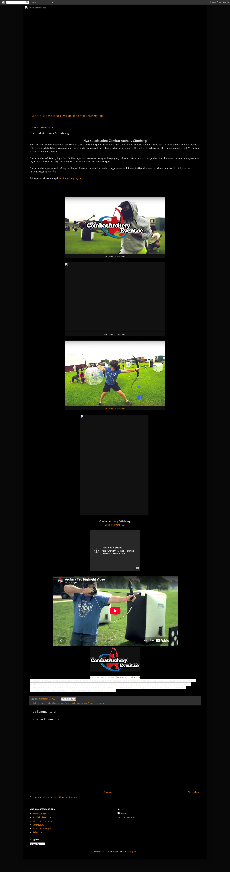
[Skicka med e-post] (62, 699)
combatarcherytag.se (70, 178)
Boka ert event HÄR (115, 524)
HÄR (53, 171)
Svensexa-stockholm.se (128, 677)
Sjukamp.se (38, 832)
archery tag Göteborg (48, 703)
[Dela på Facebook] (71, 699)
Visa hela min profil (127, 817)
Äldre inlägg (193, 792)
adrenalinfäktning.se (42, 828)
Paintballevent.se (41, 813)
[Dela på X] (68, 699)
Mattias (124, 813)
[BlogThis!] (65, 699)
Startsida (108, 792)
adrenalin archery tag (42, 821)
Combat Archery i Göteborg (92, 703)
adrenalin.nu (38, 824)
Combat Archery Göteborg (115, 408)
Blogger (132, 851)
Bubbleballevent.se (42, 817)
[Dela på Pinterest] (74, 699)
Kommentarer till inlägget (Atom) (61, 797)
